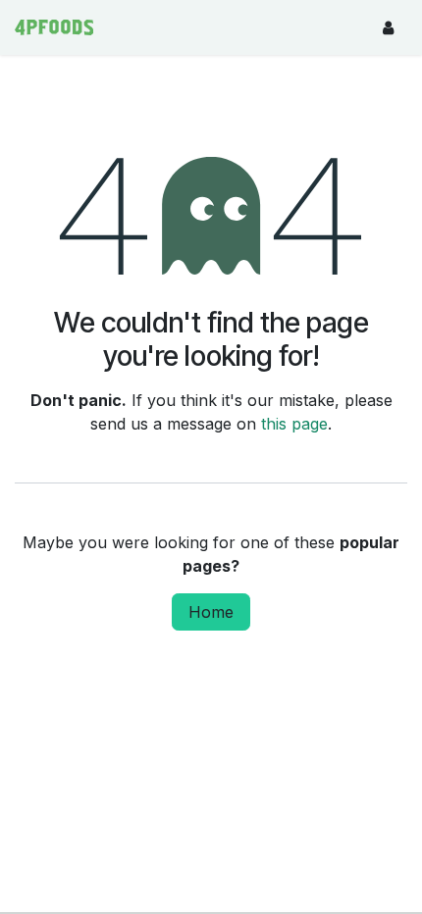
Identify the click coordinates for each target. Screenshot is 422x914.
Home (211, 612)
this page (294, 423)
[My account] (387, 27)
